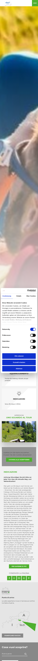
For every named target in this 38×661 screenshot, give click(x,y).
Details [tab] (18, 296)
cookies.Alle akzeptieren (19, 460)
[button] (9, 578)
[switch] (33, 335)
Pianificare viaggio (12, 635)
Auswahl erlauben (19, 362)
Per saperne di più (19, 566)
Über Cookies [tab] (31, 296)
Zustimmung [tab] (6, 296)
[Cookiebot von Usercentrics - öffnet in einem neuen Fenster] (27, 290)
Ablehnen (19, 368)
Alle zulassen (19, 356)
